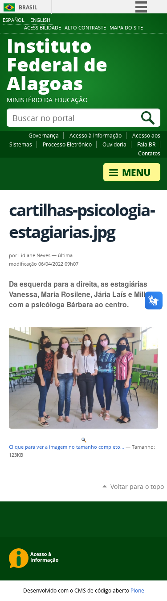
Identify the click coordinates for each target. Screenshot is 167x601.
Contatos (149, 153)
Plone (137, 590)
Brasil (28, 7)
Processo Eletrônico (67, 144)
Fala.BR (146, 144)
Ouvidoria (114, 144)
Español (13, 20)
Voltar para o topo (137, 486)
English (40, 20)
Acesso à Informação (95, 135)
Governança (44, 135)
